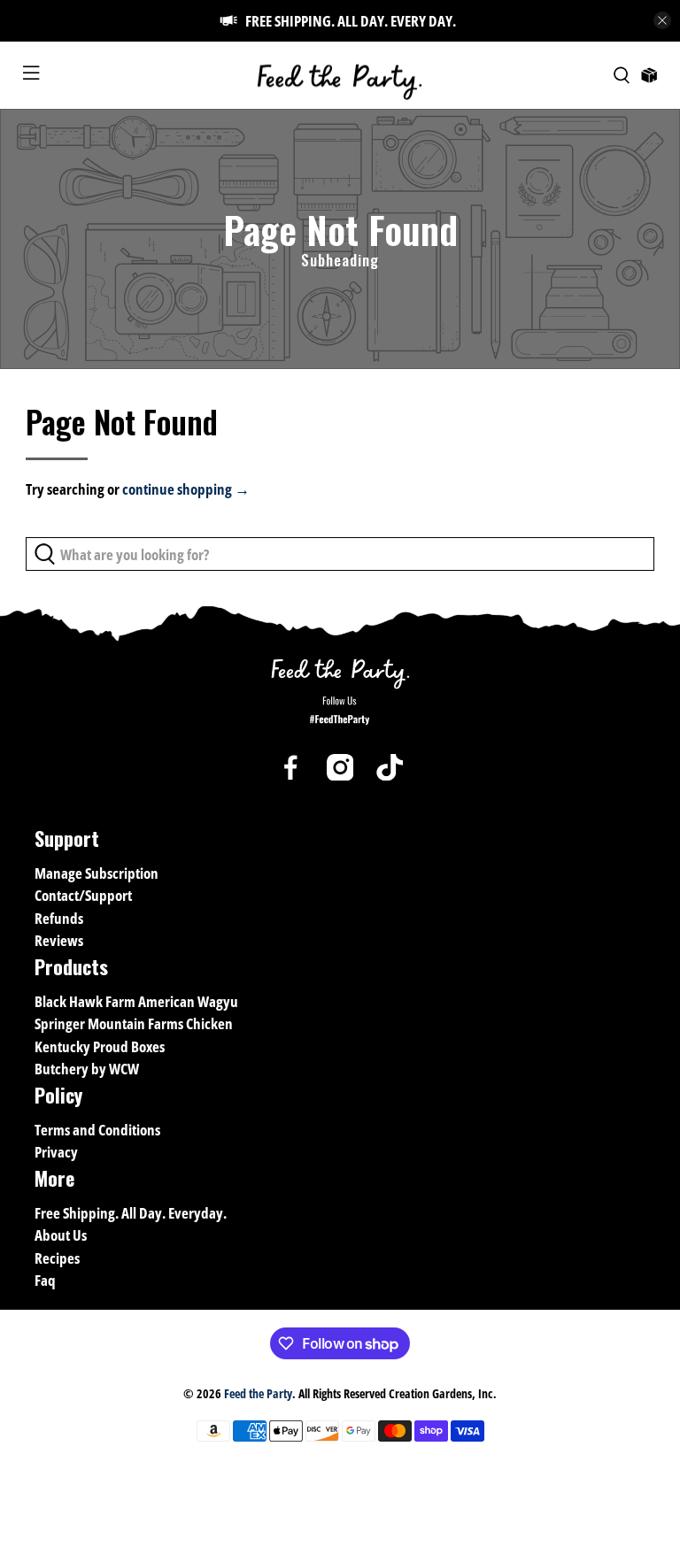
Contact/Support (83, 895)
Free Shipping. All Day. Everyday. (131, 1213)
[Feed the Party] (340, 75)
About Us (61, 1235)
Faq (45, 1280)
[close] (662, 20)
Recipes (57, 1258)
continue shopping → (186, 489)
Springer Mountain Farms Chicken (134, 1023)
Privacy (56, 1152)
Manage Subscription (96, 873)
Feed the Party (258, 1393)
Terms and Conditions (97, 1129)
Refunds (59, 918)
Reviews (59, 940)
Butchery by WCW (87, 1068)
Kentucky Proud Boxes (100, 1046)
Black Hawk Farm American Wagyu (136, 1001)
